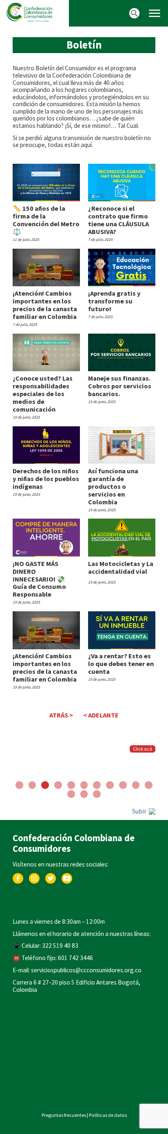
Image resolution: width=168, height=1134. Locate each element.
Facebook (18, 877)
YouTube (67, 877)
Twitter (50, 877)
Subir (140, 811)
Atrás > (61, 715)
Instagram (34, 877)
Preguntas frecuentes (64, 1115)
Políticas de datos (108, 1115)
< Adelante (101, 715)
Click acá (142, 749)
